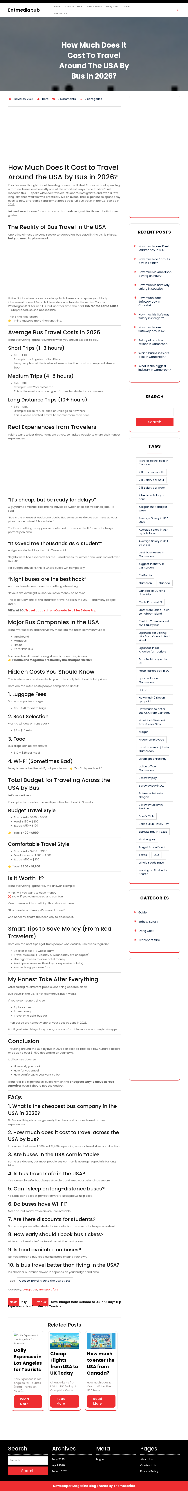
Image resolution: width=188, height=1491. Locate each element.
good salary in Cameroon (148, 680)
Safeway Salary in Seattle (151, 806)
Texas (143, 855)
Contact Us (60, 13)
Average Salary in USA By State (153, 543)
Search (155, 397)
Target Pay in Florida (152, 847)
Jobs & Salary (94, 6)
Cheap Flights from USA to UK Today (64, 1363)
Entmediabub (24, 10)
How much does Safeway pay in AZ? (152, 329)
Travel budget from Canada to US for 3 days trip (60, 610)
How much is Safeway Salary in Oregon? (153, 316)
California (145, 575)
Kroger (143, 732)
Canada (164, 583)
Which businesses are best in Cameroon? (153, 355)
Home (57, 6)
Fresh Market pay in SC (154, 671)
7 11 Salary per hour (151, 480)
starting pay (147, 839)
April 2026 (58, 1465)
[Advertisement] (64, 135)
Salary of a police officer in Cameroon (152, 342)
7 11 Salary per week (152, 488)
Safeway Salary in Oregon (151, 795)
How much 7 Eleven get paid (152, 699)
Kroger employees (151, 739)
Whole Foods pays (151, 862)
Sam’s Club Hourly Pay (154, 824)
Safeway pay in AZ (151, 785)
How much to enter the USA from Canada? (100, 1363)
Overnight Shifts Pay (152, 759)
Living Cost (112, 6)
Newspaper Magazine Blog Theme (80, 1486)
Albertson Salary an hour (152, 497)
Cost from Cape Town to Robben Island (154, 611)
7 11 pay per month (151, 472)
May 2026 (58, 1459)
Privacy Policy (149, 1471)
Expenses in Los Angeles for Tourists (152, 649)
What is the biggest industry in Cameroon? (154, 368)
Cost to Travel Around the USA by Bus (44, 1281)
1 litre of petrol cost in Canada (153, 462)
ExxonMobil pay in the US (153, 661)
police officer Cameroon (148, 768)
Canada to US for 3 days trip (152, 592)
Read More (24, 1401)
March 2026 (59, 1471)
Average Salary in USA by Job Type (153, 531)
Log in (100, 1459)
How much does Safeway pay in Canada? (149, 301)
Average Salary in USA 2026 (153, 520)
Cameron (145, 583)
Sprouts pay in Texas (153, 832)
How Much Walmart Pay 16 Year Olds (152, 722)
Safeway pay (148, 778)
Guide (126, 6)
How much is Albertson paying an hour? (154, 274)
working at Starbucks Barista (153, 872)
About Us (146, 1459)
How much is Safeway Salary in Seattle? (153, 287)
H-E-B (143, 690)
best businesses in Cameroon (151, 554)
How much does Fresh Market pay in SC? (154, 248)
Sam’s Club (146, 816)
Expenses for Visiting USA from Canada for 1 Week (154, 636)
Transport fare (73, 6)
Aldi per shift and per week (153, 508)
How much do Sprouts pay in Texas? (154, 261)
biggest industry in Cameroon (151, 565)
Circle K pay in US (150, 602)
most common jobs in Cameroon (154, 749)
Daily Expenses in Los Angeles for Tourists (28, 1360)
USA (156, 855)
